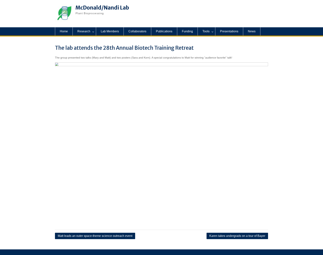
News (252, 31)
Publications (164, 31)
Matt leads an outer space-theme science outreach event (95, 235)
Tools (206, 31)
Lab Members (110, 31)
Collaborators (137, 31)
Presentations (229, 31)
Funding (187, 31)
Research (83, 31)
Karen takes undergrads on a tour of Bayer (237, 235)
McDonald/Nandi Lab (102, 7)
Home (64, 31)
